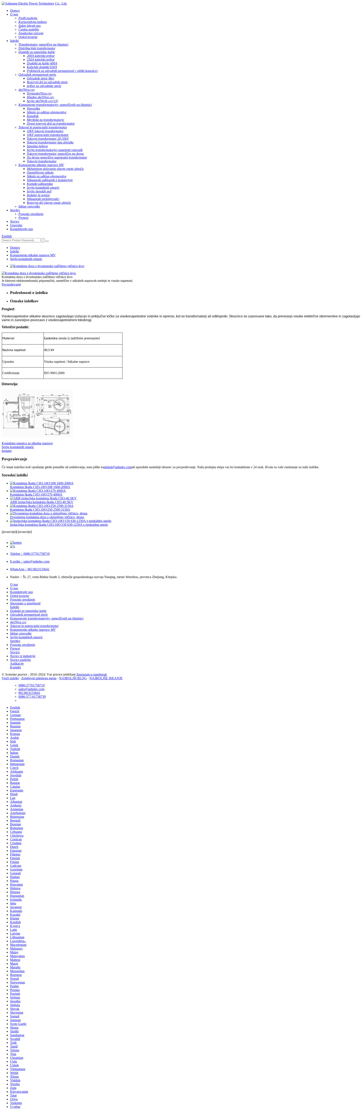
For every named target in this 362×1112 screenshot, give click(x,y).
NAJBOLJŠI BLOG (73, 678)
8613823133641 (29, 569)
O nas (14, 584)
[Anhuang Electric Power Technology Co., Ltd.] (34, 3)
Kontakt (15, 667)
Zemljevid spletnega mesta (38, 678)
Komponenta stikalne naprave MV (33, 255)
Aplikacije (17, 663)
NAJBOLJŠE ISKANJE (106, 678)
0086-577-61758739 (32, 696)
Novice (15, 652)
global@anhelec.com (118, 467)
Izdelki (14, 251)
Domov (15, 247)
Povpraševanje (11, 284)
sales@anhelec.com (29, 561)
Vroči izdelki (10, 678)
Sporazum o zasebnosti (91, 674)
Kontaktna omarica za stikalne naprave (27, 443)
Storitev (15, 641)
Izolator (7, 451)
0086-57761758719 (30, 553)
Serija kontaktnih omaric (26, 259)
